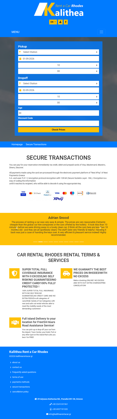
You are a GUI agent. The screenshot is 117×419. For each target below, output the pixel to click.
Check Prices (58, 129)
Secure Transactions (21, 387)
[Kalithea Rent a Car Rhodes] (58, 9)
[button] (16, 228)
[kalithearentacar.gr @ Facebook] (66, 22)
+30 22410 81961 (60, 404)
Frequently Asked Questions (24, 372)
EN (52, 22)
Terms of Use (17, 377)
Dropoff (23, 78)
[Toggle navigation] (101, 32)
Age (20, 108)
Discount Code (25, 118)
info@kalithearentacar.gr (60, 414)
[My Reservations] (60, 22)
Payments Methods (20, 382)
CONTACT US (17, 367)
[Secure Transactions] (58, 194)
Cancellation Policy (20, 392)
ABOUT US (16, 362)
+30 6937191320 (60, 409)
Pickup (22, 46)
